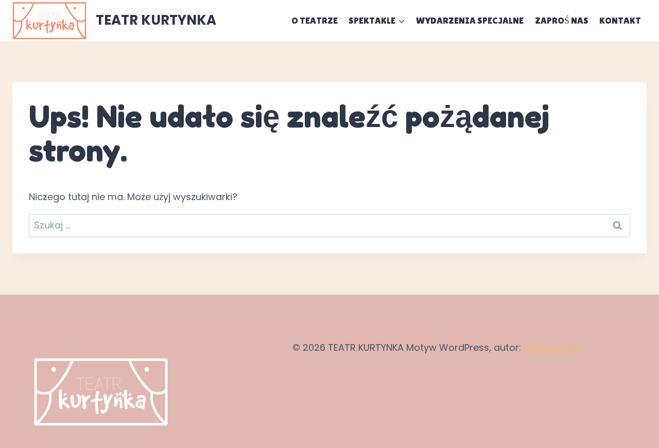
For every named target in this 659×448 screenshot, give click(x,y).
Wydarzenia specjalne (470, 20)
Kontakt (620, 20)
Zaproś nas (561, 20)
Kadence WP (552, 347)
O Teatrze (314, 20)
